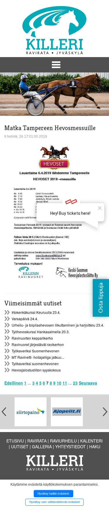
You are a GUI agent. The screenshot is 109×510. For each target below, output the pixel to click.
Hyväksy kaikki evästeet (53, 493)
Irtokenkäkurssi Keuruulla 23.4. (36, 312)
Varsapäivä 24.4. (25, 318)
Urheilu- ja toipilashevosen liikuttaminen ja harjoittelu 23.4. (58, 325)
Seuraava (88, 383)
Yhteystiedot (70, 446)
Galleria (42, 446)
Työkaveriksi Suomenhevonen (35, 350)
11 (64, 383)
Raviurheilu (63, 441)
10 (59, 383)
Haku (94, 446)
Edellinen (13, 383)
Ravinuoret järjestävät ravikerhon (38, 344)
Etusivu (15, 441)
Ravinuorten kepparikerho (32, 338)
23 (75, 383)
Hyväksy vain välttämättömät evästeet (54, 502)
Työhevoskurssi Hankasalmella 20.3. (40, 331)
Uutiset (19, 446)
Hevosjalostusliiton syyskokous (36, 369)
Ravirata (37, 441)
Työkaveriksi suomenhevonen (35, 363)
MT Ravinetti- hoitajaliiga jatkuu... (38, 357)
